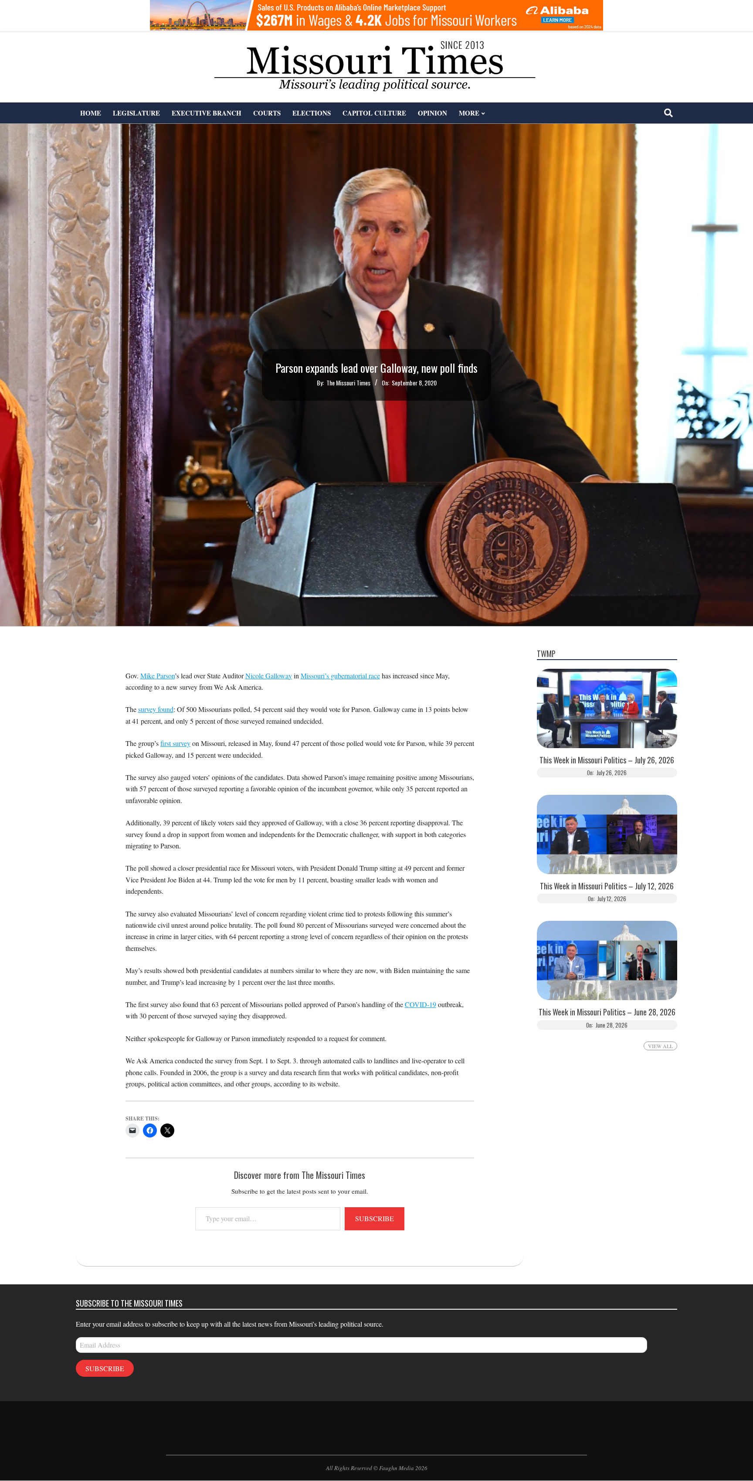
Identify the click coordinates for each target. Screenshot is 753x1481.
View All (660, 1045)
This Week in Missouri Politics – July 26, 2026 (606, 760)
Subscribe (374, 1218)
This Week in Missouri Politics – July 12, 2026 (607, 886)
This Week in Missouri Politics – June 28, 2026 (607, 1012)
